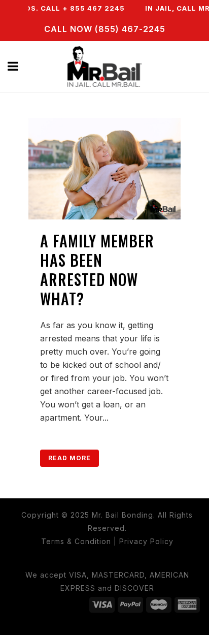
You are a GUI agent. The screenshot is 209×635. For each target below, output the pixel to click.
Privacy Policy (146, 541)
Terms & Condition (76, 541)
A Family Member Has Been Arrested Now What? (97, 269)
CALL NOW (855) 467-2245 (104, 29)
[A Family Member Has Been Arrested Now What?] (104, 168)
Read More (69, 458)
